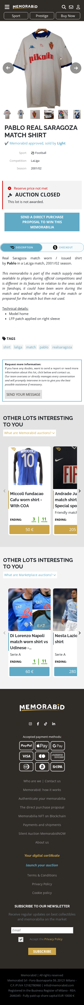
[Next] (79, 491)
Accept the (46, 939)
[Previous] (4, 491)
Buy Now (68, 15)
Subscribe (42, 951)
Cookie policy (42, 893)
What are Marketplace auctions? (28, 575)
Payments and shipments (42, 825)
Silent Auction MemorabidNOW (42, 833)
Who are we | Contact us (42, 781)
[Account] (78, 7)
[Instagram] (30, 723)
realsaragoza (62, 347)
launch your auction (42, 865)
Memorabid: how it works (42, 790)
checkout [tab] (66, 247)
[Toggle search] (63, 7)
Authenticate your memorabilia (42, 798)
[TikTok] (45, 723)
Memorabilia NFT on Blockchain (42, 816)
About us (42, 842)
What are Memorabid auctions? (28, 433)
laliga (18, 347)
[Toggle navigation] (7, 7)
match (31, 347)
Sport (16, 15)
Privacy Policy (42, 884)
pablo (44, 347)
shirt (6, 347)
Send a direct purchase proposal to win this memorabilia (42, 222)
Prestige (42, 15)
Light (61, 143)
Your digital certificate (42, 856)
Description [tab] (24, 247)
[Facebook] (38, 723)
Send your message (23, 394)
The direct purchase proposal (42, 807)
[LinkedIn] (53, 723)
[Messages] (71, 7)
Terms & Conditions (42, 875)
